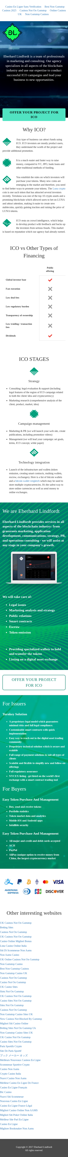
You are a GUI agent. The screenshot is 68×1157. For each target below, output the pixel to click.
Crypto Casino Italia (10, 1073)
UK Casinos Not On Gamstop (16, 922)
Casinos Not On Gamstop (33, 10)
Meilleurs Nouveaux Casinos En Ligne (20, 1060)
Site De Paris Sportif (10, 1050)
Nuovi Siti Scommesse (12, 1096)
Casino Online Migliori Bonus (16, 941)
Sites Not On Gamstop (12, 1005)
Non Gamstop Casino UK (13, 973)
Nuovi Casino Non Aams (13, 1078)
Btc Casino (6, 1092)
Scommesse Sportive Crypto (15, 1064)
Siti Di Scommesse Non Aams (16, 950)
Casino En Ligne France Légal (16, 1105)
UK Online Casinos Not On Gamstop (19, 959)
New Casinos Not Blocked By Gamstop (21, 1018)
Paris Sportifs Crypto (11, 1046)
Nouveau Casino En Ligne (14, 1101)
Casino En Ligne (9, 1124)
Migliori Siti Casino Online (14, 1023)
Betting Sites (6, 927)
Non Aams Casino (9, 954)
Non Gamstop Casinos (37, 14)
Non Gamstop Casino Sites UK (16, 1014)
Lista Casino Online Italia (13, 945)
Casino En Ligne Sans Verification (23, 6)
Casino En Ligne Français (13, 1087)
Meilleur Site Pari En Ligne (14, 1119)
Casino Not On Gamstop (13, 982)
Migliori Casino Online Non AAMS (19, 1110)
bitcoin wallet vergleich (27, 481)
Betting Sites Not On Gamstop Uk (18, 1028)
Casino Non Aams (9, 1069)
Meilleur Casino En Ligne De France (19, 1082)
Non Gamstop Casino (11, 964)
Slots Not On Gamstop (12, 991)
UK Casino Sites (8, 986)
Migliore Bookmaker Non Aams (17, 1128)
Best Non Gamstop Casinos (14, 968)
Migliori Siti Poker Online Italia (16, 1114)
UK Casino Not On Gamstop (15, 1037)
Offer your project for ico (34, 114)
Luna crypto (59, 188)
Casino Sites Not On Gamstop (16, 1000)
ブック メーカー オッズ (14, 1055)
